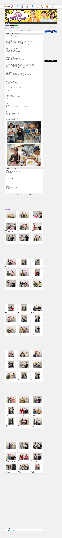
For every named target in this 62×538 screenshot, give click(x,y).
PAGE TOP (61, 533)
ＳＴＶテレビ (53, 7)
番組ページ (12, 7)
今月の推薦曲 (36, 7)
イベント (17, 7)
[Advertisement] (31, 2)
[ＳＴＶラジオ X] (50, 61)
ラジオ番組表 (22, 7)
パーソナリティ (27, 7)
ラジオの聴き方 (41, 7)
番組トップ (8, 23)
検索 (56, 7)
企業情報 (47, 7)
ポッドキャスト (32, 7)
